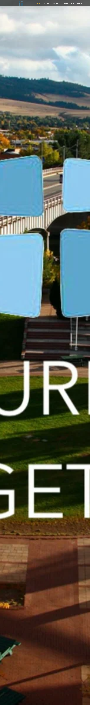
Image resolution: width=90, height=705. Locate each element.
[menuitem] (38, 3)
